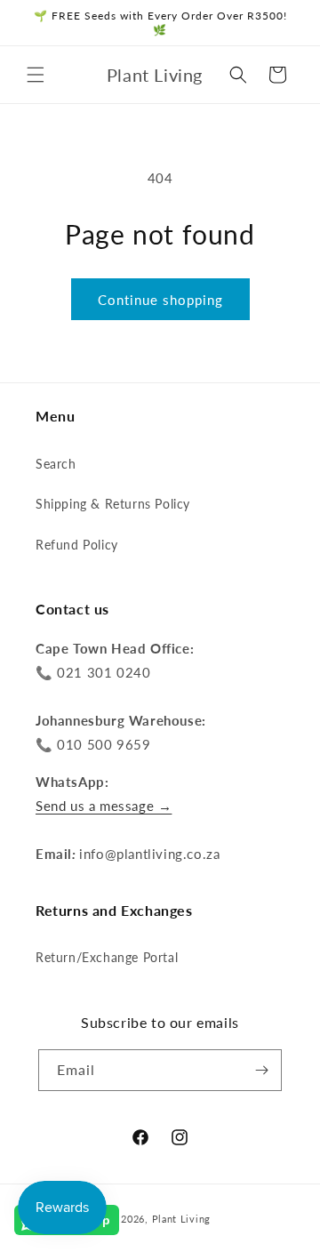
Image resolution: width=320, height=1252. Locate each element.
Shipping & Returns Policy (113, 503)
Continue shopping (160, 300)
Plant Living (181, 1218)
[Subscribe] (261, 1070)
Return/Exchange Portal (107, 957)
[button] (35, 74)
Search (56, 463)
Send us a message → (104, 806)
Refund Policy (77, 544)
